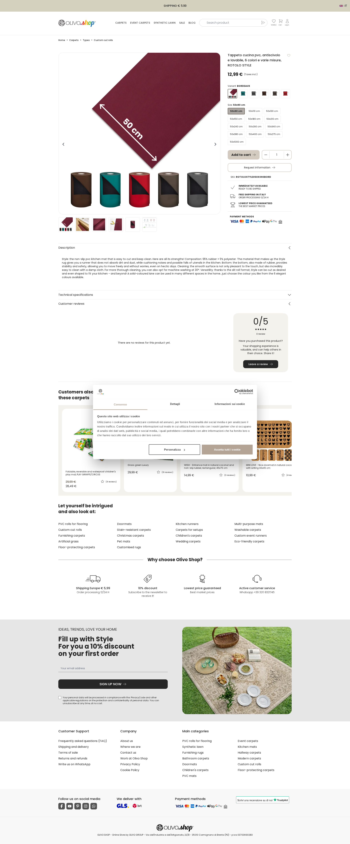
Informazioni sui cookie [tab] (230, 403)
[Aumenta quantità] (287, 154)
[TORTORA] (274, 93)
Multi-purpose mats (248, 524)
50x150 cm (236, 118)
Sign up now (110, 684)
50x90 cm (236, 111)
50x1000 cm (237, 141)
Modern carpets (249, 758)
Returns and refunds (72, 758)
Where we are (130, 747)
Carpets (121, 23)
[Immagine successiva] (215, 144)
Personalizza (172, 449)
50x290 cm (255, 126)
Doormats (124, 524)
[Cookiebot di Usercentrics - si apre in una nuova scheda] (237, 392)
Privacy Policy (130, 764)
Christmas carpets (130, 536)
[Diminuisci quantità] (265, 154)
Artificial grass (68, 541)
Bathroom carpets (195, 758)
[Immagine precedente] (63, 144)
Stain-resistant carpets (134, 530)
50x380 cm (236, 134)
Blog (192, 23)
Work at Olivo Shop (134, 758)
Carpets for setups (189, 530)
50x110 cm (254, 111)
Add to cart (241, 154)
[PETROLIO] (243, 93)
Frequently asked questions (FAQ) (82, 741)
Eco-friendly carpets (249, 541)
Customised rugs (129, 547)
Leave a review (258, 364)
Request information (257, 167)
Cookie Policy (129, 770)
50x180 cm (254, 118)
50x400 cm (255, 134)
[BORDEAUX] (232, 93)
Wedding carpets (188, 541)
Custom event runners (250, 536)
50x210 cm (272, 118)
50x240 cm (236, 126)
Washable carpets (247, 530)
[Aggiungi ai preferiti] (289, 55)
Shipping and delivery (73, 747)
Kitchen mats (247, 747)
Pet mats (123, 541)
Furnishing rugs (193, 753)
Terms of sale (68, 753)
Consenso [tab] (120, 404)
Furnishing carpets (71, 536)
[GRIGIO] (253, 93)
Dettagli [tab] (175, 403)
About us (126, 741)
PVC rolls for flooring (73, 524)
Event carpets (140, 23)
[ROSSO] (285, 93)
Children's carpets (189, 536)
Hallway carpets (249, 753)
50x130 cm (272, 111)
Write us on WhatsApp (74, 764)
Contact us (128, 753)
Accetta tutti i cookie (227, 449)
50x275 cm (274, 134)
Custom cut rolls (70, 530)
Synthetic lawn (165, 23)
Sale (182, 23)
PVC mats (189, 776)
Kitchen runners (187, 524)
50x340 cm (274, 126)
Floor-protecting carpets (76, 547)
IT (341, 6)
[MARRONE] (264, 93)
